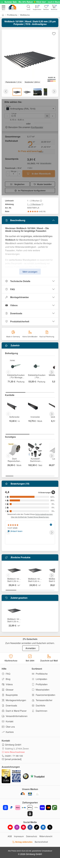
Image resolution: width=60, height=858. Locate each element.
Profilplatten (41, 684)
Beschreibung (17, 220)
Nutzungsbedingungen (44, 514)
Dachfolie (40, 705)
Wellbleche (25, 15)
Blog (7, 679)
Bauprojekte (11, 694)
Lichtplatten (41, 679)
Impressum (19, 836)
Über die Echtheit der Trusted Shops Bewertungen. (30, 517)
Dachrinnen (41, 710)
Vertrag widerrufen (24, 841)
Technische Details (20, 281)
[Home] (3, 15)
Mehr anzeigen (30, 271)
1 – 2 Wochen (33, 200)
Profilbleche (12, 15)
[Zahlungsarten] (30, 810)
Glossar (9, 689)
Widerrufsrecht (45, 836)
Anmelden (31, 648)
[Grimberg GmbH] (37, 794)
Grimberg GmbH (13, 744)
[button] (3, 8)
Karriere (9, 732)
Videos (14, 305)
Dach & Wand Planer (16, 710)
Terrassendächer (43, 700)
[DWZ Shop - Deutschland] (22, 794)
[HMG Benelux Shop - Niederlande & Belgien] (30, 794)
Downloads (16, 313)
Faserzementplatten (45, 694)
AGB (10, 836)
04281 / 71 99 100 (14, 755)
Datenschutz (31, 836)
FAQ (12, 289)
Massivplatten (42, 689)
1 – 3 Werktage (34, 204)
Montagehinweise (19, 297)
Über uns (10, 726)
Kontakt (9, 721)
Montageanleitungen (15, 700)
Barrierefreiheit (41, 841)
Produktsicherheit (19, 321)
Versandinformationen (16, 716)
